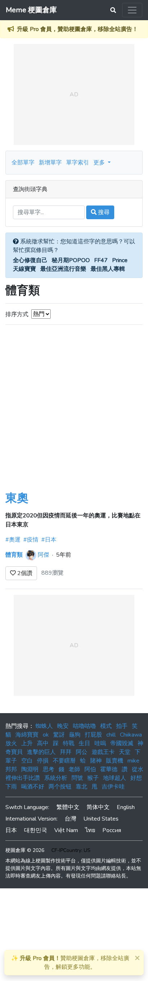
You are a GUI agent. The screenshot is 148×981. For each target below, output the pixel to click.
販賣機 (114, 761)
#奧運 (12, 540)
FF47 (101, 260)
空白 (27, 761)
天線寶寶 (24, 269)
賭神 (96, 761)
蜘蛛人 (44, 726)
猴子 (93, 778)
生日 (84, 743)
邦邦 (11, 769)
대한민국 (35, 830)
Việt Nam (66, 830)
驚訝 (59, 735)
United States (101, 819)
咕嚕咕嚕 (84, 726)
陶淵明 (29, 769)
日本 (11, 830)
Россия (111, 830)
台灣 (70, 819)
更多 (99, 163)
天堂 (124, 752)
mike (133, 761)
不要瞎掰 (64, 761)
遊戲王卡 (103, 752)
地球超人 (114, 778)
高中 (42, 743)
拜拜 (65, 752)
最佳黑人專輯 (108, 269)
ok (46, 735)
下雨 (11, 787)
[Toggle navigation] (132, 10)
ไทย (90, 830)
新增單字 (50, 163)
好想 (136, 778)
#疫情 (30, 540)
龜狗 (74, 735)
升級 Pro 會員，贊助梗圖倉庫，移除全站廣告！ (77, 29)
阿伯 (90, 769)
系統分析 (55, 778)
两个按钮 (59, 787)
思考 (48, 769)
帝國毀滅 (121, 743)
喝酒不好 (32, 787)
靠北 (81, 787)
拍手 (122, 726)
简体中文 (98, 807)
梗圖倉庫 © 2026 (24, 850)
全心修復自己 (30, 260)
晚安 (63, 726)
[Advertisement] (74, 413)
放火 (11, 743)
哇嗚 (100, 743)
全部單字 (22, 163)
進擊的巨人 (41, 752)
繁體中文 (67, 807)
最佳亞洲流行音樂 (63, 269)
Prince (120, 260)
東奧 (16, 498)
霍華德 (108, 769)
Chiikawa (131, 735)
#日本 (48, 540)
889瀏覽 (52, 573)
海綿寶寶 (26, 735)
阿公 (81, 752)
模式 (106, 726)
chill (111, 735)
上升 (27, 743)
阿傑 (43, 555)
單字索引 (77, 163)
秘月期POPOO (71, 260)
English (126, 807)
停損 (42, 761)
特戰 (68, 743)
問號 (77, 778)
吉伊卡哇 (113, 787)
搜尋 (103, 212)
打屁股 (93, 735)
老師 (74, 769)
